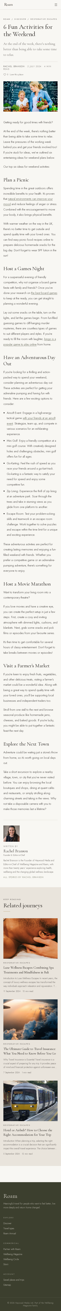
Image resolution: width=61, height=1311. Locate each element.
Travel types (8, 1228)
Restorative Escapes (43, 19)
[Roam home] (8, 5)
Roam (6, 19)
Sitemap (7, 1285)
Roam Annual (9, 1233)
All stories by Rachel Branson (23, 877)
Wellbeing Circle (11, 1259)
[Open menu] (56, 4)
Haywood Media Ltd (24, 1302)
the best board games (44, 293)
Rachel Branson (14, 66)
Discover (20, 19)
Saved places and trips (13, 1279)
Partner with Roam (12, 1249)
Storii (5, 1264)
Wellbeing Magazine (12, 1254)
